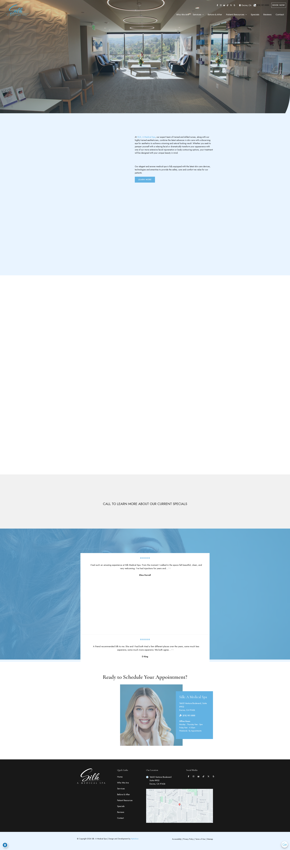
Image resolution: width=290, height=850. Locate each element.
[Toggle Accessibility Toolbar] (5, 845)
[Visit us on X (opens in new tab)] (231, 5)
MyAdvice (134, 838)
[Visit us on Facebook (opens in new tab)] (217, 5)
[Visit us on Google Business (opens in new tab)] (224, 5)
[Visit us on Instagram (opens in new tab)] (221, 5)
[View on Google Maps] (179, 805)
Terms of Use (200, 839)
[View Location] (240, 5)
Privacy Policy (188, 839)
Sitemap (210, 839)
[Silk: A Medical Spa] (17, 10)
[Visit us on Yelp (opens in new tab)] (234, 5)
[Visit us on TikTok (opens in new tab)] (227, 5)
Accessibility (176, 839)
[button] (278, 5)
